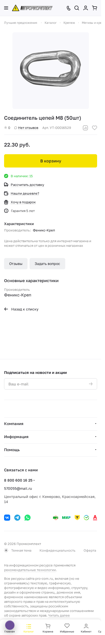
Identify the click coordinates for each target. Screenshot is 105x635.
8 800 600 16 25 (18, 480)
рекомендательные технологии (30, 570)
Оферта (90, 550)
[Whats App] (27, 518)
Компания (13, 423)
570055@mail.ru (18, 488)
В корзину (50, 160)
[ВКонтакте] (7, 518)
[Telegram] (17, 518)
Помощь (12, 449)
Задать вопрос (47, 263)
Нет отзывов (28, 128)
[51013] (50, 70)
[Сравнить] (85, 127)
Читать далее (59, 615)
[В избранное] (94, 127)
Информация (16, 436)
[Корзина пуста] (94, 7)
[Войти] (85, 7)
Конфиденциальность (57, 550)
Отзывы (15, 263)
